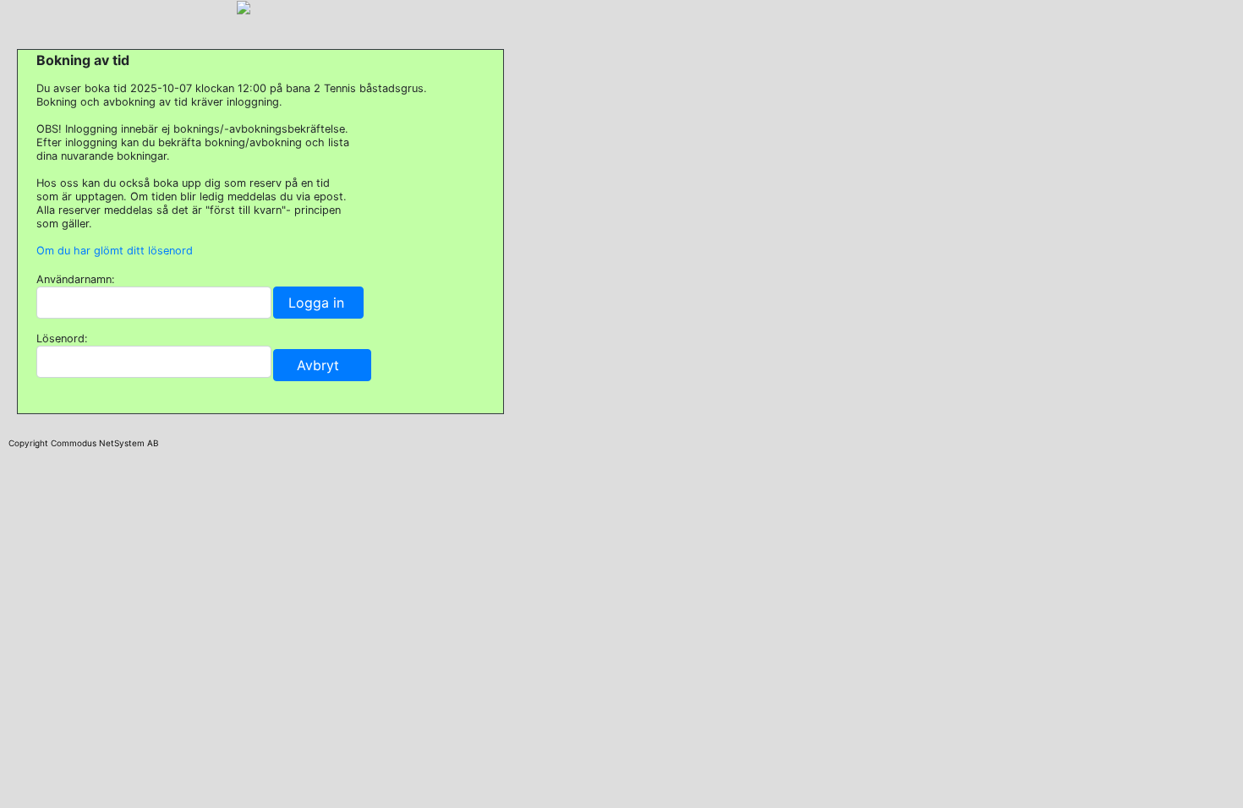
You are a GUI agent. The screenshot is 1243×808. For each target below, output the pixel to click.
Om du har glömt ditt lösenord (114, 250)
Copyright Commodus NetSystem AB (83, 443)
